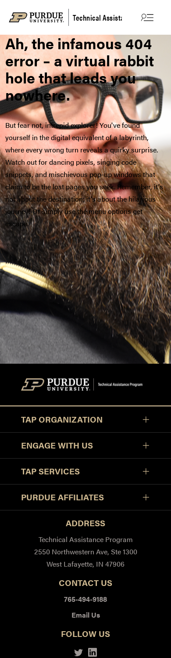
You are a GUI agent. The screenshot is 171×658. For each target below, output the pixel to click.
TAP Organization (62, 419)
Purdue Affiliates (62, 497)
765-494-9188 (85, 599)
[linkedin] (92, 651)
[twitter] (78, 651)
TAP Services (50, 471)
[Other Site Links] (146, 17)
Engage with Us (57, 445)
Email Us (85, 615)
